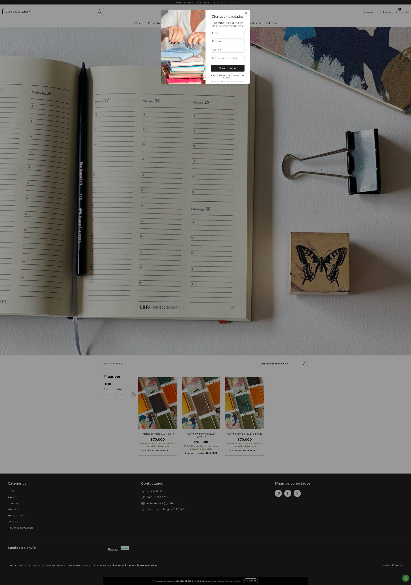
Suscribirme (227, 68)
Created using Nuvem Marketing (227, 81)
